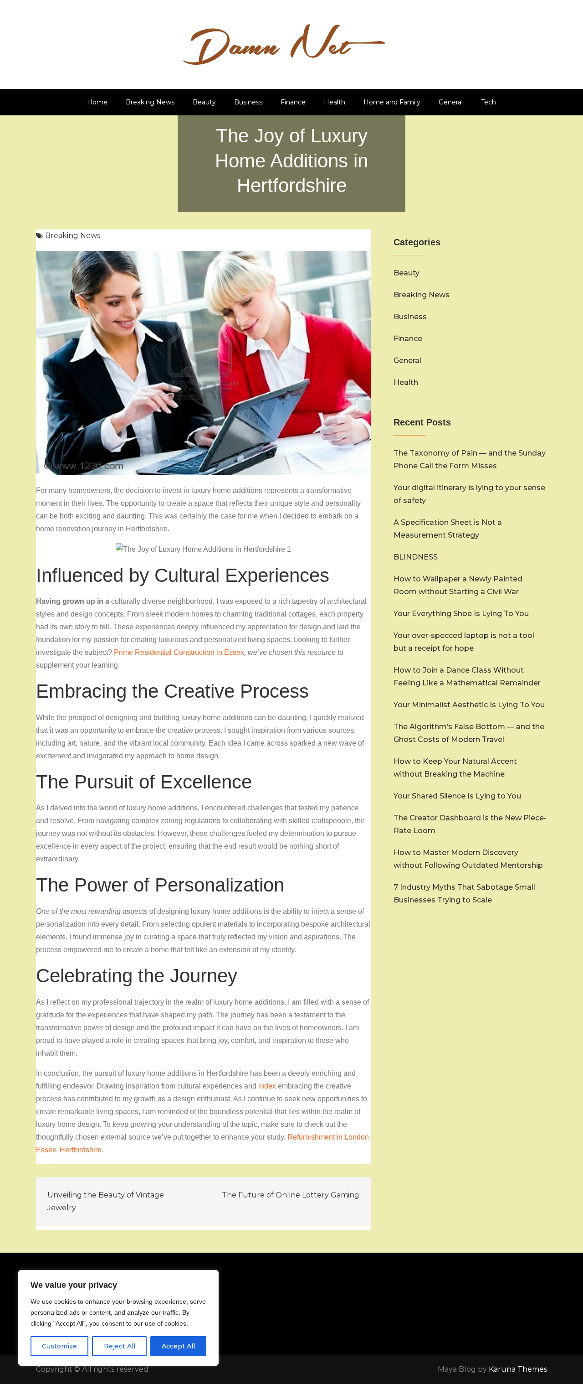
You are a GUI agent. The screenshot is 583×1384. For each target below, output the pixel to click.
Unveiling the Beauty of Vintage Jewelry (105, 1201)
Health (334, 102)
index (267, 1086)
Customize (59, 1346)
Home (97, 102)
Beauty (204, 102)
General (451, 102)
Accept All (178, 1346)
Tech (488, 102)
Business (248, 102)
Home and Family (391, 102)
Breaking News (150, 102)
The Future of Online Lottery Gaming (290, 1195)
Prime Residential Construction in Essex (179, 652)
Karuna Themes (518, 1369)
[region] (118, 1318)
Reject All (119, 1346)
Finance (293, 102)
